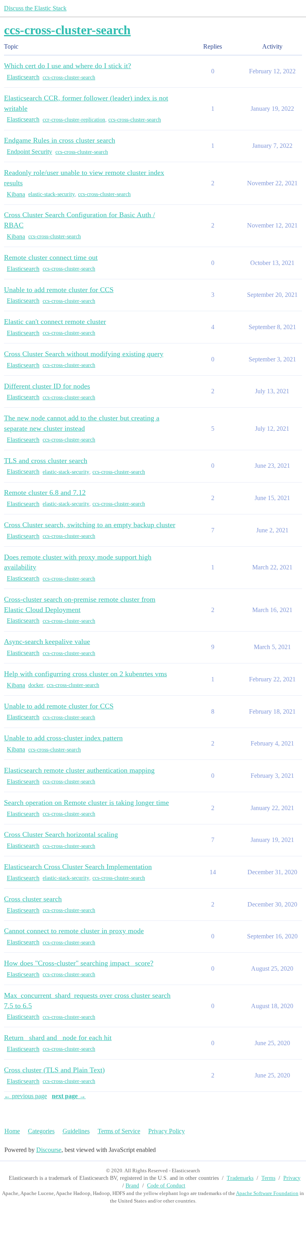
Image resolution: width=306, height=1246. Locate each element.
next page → (69, 1096)
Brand (132, 1186)
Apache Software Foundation (267, 1193)
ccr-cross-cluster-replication (74, 120)
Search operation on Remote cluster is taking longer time (86, 802)
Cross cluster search (33, 899)
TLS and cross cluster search (45, 461)
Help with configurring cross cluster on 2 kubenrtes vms (85, 674)
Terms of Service (119, 1131)
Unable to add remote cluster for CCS (59, 290)
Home (12, 1131)
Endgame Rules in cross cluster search (59, 140)
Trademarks (240, 1178)
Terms (268, 1178)
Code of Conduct (166, 1186)
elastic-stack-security (51, 194)
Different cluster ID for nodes (47, 386)
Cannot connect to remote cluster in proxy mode (74, 931)
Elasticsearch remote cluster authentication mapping (79, 770)
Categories (41, 1131)
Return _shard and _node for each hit (58, 1038)
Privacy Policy (166, 1131)
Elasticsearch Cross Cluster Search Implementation (78, 867)
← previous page (25, 1096)
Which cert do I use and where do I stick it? (67, 66)
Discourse (48, 1149)
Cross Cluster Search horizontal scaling (61, 834)
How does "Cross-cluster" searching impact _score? (78, 963)
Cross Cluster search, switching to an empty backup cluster (89, 525)
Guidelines (76, 1131)
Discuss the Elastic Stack (35, 8)
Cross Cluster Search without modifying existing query (83, 354)
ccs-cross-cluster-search (69, 77)
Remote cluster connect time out (51, 257)
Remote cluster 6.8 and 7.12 (45, 492)
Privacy (291, 1178)
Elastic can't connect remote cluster (55, 322)
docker (35, 685)
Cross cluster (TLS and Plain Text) (54, 1070)
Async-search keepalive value (47, 642)
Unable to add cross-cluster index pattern (63, 738)
